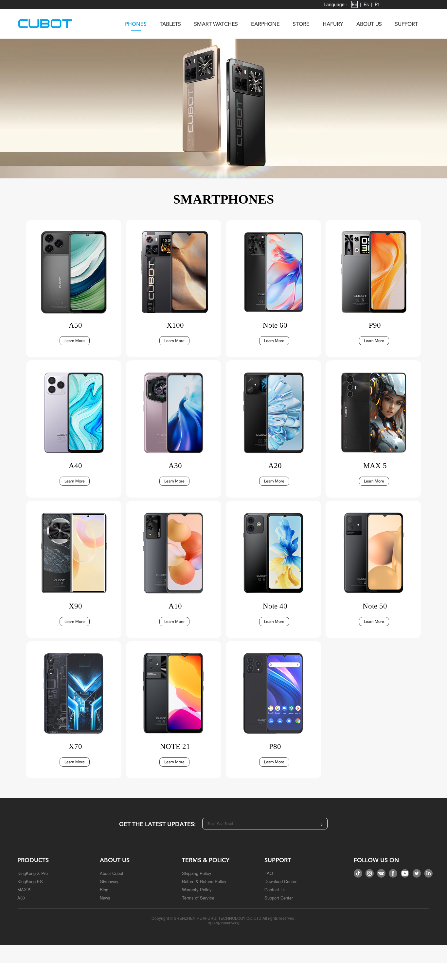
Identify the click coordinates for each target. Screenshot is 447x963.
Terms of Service (198, 898)
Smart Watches (216, 24)
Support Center (278, 898)
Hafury (333, 24)
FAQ (268, 873)
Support (406, 24)
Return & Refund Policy (204, 881)
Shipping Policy (196, 873)
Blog (104, 889)
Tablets (170, 24)
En (354, 4)
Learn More (74, 341)
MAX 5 (23, 889)
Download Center (280, 881)
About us (369, 24)
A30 (21, 898)
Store (301, 24)
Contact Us (275, 889)
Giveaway (109, 881)
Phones (136, 24)
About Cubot (111, 873)
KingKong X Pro (32, 873)
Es (366, 4)
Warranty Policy (197, 889)
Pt (377, 4)
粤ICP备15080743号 (223, 923)
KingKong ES (30, 881)
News (105, 898)
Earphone (265, 24)
